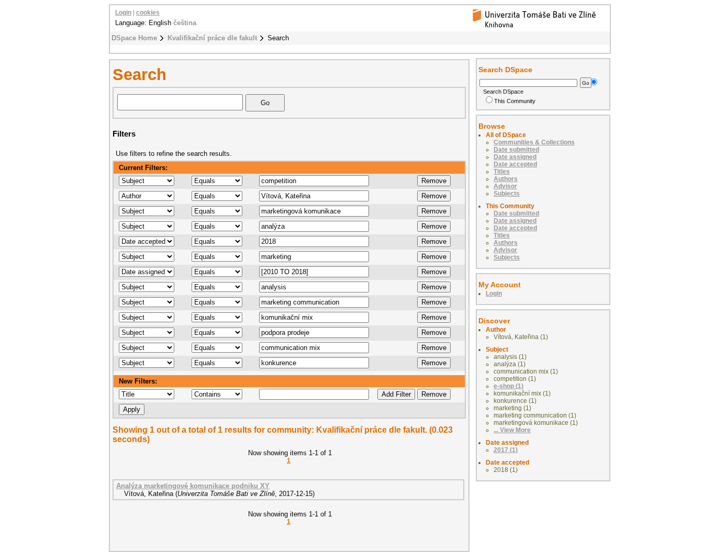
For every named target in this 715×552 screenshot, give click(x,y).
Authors (506, 179)
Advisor (505, 186)
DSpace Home (134, 38)
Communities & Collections (534, 142)
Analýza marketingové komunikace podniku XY (193, 486)
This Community (514, 101)
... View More (512, 430)
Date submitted (516, 149)
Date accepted (515, 164)
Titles (502, 171)
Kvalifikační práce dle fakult (212, 38)
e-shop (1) (508, 386)
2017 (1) (506, 450)
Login (123, 12)
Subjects (507, 193)
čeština (184, 23)
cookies (148, 12)
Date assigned (515, 157)
